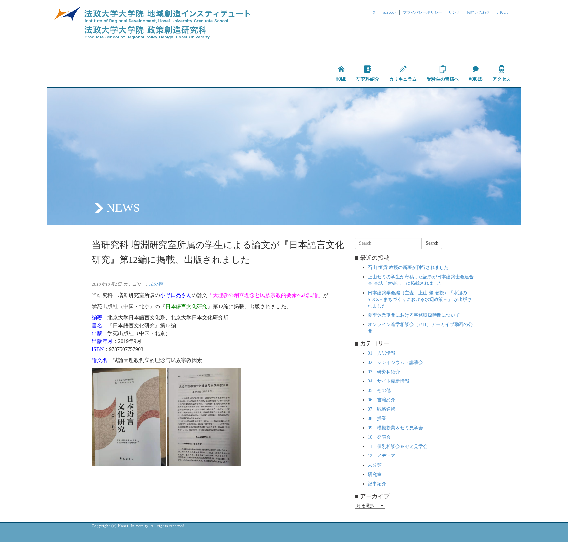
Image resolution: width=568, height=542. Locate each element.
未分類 (156, 284)
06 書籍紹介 (381, 399)
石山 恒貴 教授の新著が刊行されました (408, 267)
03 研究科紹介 (384, 371)
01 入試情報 (381, 353)
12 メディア (381, 455)
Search (432, 243)
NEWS (123, 207)
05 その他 (379, 390)
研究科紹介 (367, 79)
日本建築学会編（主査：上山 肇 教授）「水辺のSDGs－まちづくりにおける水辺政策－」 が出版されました (420, 299)
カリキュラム (403, 79)
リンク (454, 12)
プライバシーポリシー (422, 12)
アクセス (501, 79)
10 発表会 (379, 437)
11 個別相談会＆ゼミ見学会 (398, 446)
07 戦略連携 (381, 409)
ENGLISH (503, 12)
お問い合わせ (478, 12)
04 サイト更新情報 (388, 381)
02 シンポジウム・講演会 (395, 362)
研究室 (375, 474)
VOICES (476, 79)
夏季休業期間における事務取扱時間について (414, 315)
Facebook (388, 12)
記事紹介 (377, 483)
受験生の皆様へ (443, 79)
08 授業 (377, 418)
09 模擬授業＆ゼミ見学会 (395, 427)
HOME (341, 79)
